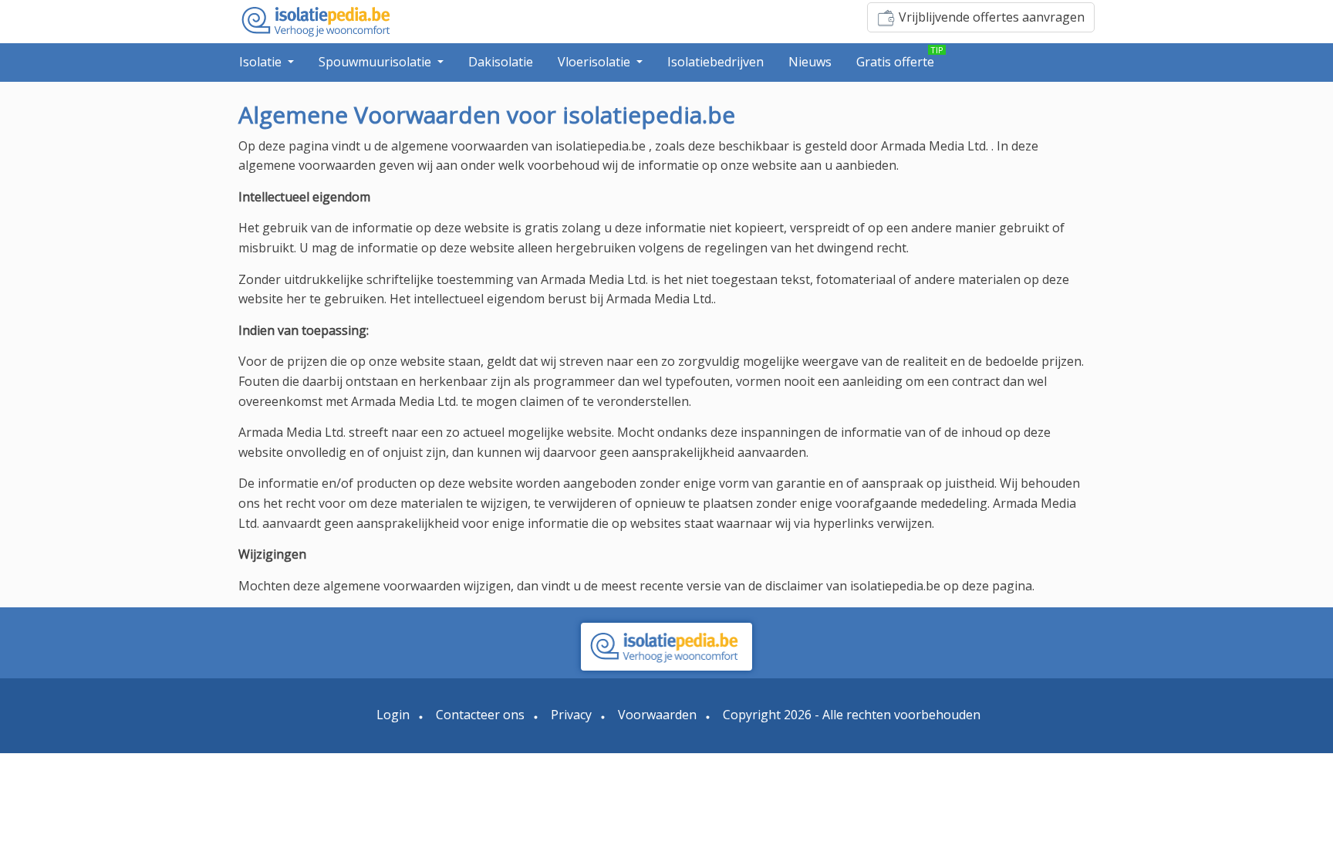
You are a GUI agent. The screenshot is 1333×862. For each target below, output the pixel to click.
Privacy (571, 714)
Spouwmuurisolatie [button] (376, 61)
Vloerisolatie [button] (595, 61)
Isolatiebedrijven (715, 61)
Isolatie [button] (262, 61)
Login (393, 714)
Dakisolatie (500, 61)
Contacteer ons (480, 714)
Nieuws (810, 61)
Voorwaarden (657, 714)
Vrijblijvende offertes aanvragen (992, 16)
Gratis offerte (895, 61)
